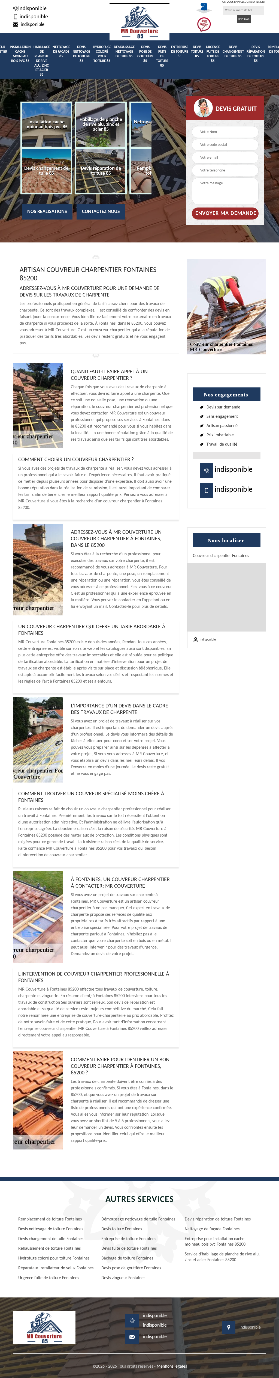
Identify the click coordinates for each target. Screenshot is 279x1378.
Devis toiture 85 (197, 51)
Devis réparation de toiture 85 (256, 54)
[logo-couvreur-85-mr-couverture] (139, 21)
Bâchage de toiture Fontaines (127, 1258)
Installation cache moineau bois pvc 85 (20, 54)
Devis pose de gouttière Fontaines (131, 1268)
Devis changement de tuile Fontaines (50, 1239)
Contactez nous (101, 211)
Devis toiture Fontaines (121, 1229)
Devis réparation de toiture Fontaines (218, 1219)
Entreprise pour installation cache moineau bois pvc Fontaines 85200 (215, 1242)
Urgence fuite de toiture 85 (213, 54)
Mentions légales (172, 1366)
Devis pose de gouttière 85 (145, 54)
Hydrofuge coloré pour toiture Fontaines (53, 1258)
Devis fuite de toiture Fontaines (129, 1248)
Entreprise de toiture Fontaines (128, 1239)
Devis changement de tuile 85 (233, 51)
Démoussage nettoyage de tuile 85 (124, 51)
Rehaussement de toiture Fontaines (49, 1248)
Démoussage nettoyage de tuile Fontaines (138, 1219)
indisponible (32, 8)
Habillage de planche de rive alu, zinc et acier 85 (42, 60)
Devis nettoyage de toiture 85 (81, 54)
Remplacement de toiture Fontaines (50, 1219)
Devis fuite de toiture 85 (162, 56)
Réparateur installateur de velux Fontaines (55, 1268)
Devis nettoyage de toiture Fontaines (50, 1229)
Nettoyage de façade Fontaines (212, 1229)
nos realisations (47, 211)
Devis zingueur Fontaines (123, 1278)
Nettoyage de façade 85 (61, 51)
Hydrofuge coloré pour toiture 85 (102, 54)
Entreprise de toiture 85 (179, 51)
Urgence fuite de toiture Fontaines (48, 1278)
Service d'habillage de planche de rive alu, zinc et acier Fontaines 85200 (222, 1257)
